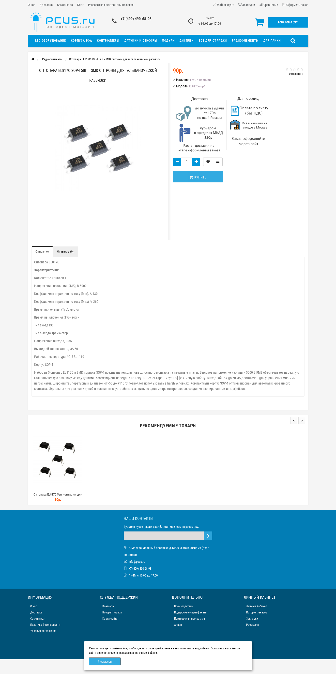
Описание (42, 251)
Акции (178, 624)
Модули (168, 40)
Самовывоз (65, 5)
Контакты (108, 606)
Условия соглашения (43, 631)
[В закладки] (208, 162)
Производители (183, 606)
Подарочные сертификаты (190, 612)
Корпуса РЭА (81, 40)
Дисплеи (187, 40)
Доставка (46, 5)
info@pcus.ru (137, 561)
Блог (80, 5)
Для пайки (272, 40)
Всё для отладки (213, 40)
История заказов (256, 612)
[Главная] (32, 59)
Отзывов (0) (65, 251)
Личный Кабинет (256, 606)
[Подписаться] (208, 535)
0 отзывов (296, 74)
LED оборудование (50, 40)
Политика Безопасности (45, 624)
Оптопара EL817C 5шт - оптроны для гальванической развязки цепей (57, 497)
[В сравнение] (218, 162)
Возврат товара (112, 612)
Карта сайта (110, 618)
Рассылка (252, 624)
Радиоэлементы (245, 40)
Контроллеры (108, 40)
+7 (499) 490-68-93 (136, 18)
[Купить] (46, 488)
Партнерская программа (189, 618)
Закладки (252, 618)
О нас (31, 5)
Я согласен (105, 661)
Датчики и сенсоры (140, 40)
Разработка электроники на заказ (111, 5)
